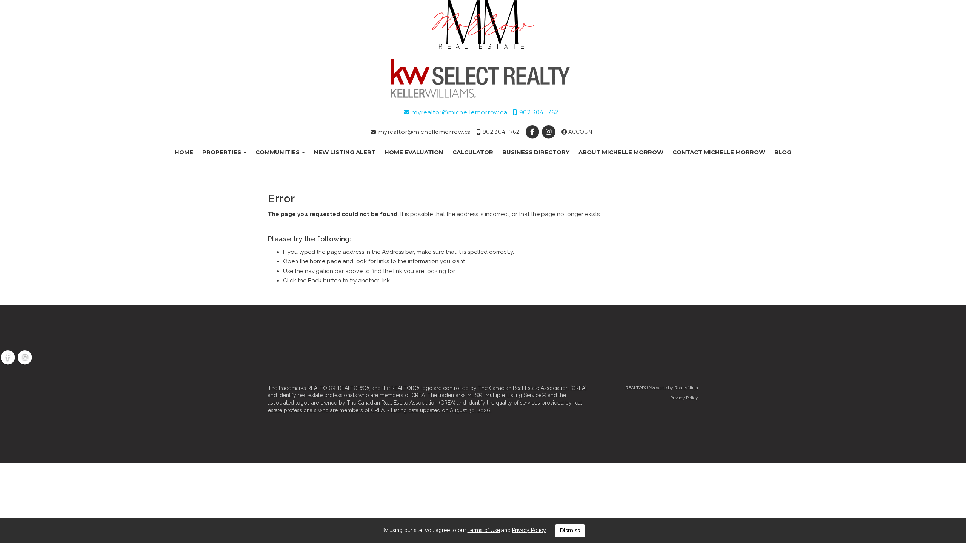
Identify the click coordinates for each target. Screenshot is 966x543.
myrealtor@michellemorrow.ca (458, 112)
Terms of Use (484, 530)
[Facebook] (533, 132)
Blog (782, 152)
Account (581, 132)
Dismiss (570, 531)
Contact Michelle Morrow (718, 152)
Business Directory (535, 152)
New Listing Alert (344, 152)
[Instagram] (549, 132)
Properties (222, 152)
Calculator (472, 152)
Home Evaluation (414, 152)
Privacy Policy (684, 397)
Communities (278, 152)
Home (184, 152)
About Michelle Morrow (620, 152)
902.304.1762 (537, 112)
